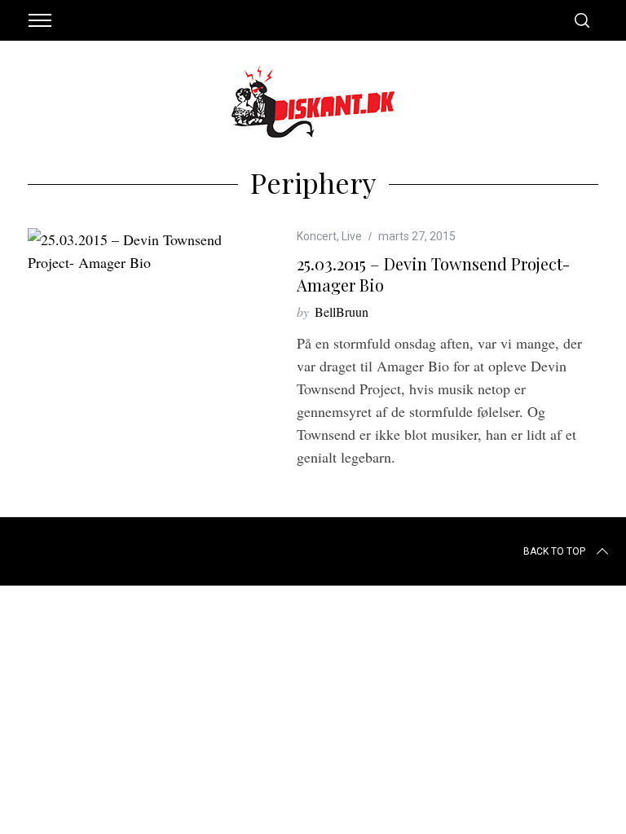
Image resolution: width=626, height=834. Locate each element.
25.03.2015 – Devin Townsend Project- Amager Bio (433, 274)
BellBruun (341, 311)
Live (352, 236)
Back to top (554, 551)
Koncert (317, 236)
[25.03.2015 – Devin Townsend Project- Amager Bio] (138, 251)
